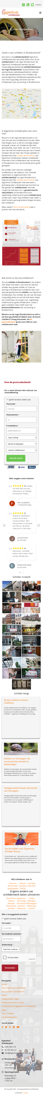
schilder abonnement (26, 155)
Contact (38, 5)
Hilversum (21, 908)
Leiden (32, 898)
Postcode (11, 404)
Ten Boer (31, 883)
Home (4, 984)
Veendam (23, 886)
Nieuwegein (31, 903)
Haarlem (21, 906)
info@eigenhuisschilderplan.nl (12, 1053)
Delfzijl (23, 888)
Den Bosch (21, 903)
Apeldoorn (21, 898)
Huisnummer (12, 414)
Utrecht (31, 908)
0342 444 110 (10, 1047)
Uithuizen (31, 886)
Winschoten (13, 886)
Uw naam (7, 923)
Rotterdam (31, 906)
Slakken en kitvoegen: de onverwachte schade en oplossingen (17, 761)
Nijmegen (31, 901)
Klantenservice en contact (13, 1002)
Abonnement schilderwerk (13, 991)
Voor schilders (8, 1013)
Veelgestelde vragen (10, 999)
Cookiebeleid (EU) (9, 1017)
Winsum (12, 883)
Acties (4, 995)
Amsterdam (11, 906)
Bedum (23, 883)
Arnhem (11, 908)
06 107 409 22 (10, 1050)
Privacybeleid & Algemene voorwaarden (19, 1006)
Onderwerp (7, 944)
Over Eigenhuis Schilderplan (14, 988)
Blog (4, 1010)
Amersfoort (11, 898)
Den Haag (21, 901)
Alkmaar (11, 903)
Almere (11, 901)
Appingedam (12, 888)
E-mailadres (12, 425)
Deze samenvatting (21, 207)
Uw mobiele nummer (12, 934)
